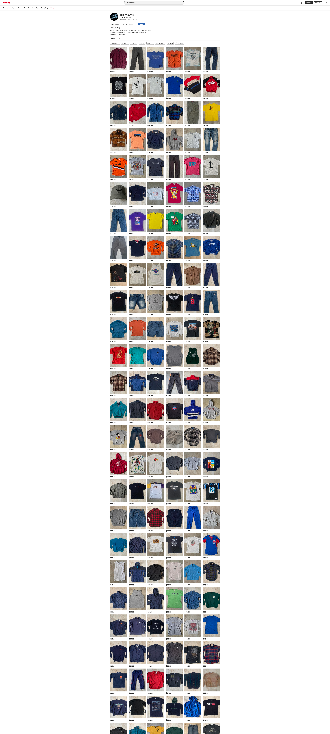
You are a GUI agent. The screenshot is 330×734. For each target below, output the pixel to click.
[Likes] (299, 3)
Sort (171, 43)
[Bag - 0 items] (302, 3)
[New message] (147, 24)
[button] (125, 17)
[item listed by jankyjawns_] (118, 58)
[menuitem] (5, 8)
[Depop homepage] (6, 3)
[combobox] (154, 2)
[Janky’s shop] (114, 17)
